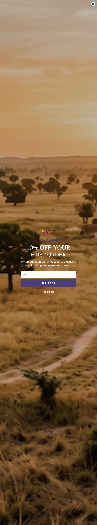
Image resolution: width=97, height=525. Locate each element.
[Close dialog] (93, 4)
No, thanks (48, 292)
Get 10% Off (48, 283)
